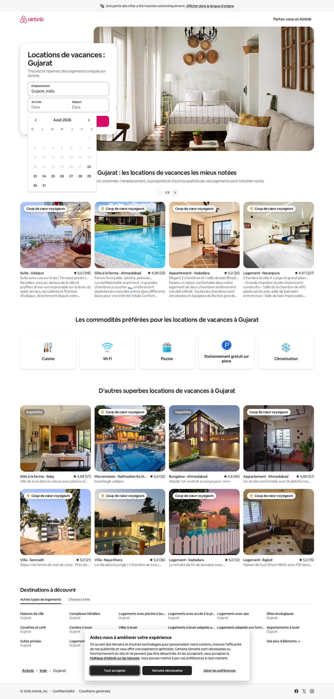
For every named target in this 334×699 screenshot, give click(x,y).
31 (44, 185)
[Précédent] (159, 192)
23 (35, 176)
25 (53, 176)
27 (71, 176)
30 (35, 185)
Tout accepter (115, 670)
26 (62, 176)
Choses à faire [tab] (79, 599)
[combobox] (68, 91)
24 (44, 176)
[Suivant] (175, 192)
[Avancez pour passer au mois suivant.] (88, 120)
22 (89, 167)
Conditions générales (94, 691)
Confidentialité (64, 691)
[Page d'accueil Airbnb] (32, 19)
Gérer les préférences (219, 670)
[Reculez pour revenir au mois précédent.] (35, 120)
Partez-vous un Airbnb (292, 19)
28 (80, 176)
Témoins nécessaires (167, 670)
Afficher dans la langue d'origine (210, 6)
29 (89, 176)
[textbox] (48, 107)
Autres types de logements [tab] (40, 599)
